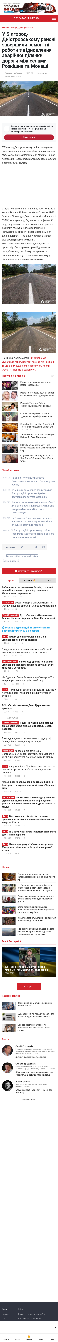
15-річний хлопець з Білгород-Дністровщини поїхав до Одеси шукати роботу (33, 481)
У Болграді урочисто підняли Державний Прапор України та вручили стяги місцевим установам (28, 664)
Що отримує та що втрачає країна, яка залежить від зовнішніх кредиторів (34, 1073)
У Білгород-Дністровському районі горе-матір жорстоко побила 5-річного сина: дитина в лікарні (32, 534)
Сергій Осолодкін (24, 1046)
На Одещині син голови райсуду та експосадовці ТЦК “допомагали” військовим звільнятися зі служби (35, 888)
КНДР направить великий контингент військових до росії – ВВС (37, 919)
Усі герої (28, 986)
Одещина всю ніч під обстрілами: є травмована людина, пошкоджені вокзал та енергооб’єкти (28, 819)
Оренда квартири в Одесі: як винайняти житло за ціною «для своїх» (34, 1028)
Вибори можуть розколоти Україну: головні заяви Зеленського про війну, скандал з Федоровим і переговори (27, 590)
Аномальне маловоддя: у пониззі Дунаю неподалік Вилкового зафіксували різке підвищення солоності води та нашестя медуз (28, 802)
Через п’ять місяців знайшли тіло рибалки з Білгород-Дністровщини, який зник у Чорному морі (29, 785)
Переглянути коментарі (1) (30, 571)
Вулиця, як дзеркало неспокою (31, 1057)
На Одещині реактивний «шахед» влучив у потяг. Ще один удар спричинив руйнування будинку (29, 692)
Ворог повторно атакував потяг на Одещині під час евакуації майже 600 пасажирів (29, 604)
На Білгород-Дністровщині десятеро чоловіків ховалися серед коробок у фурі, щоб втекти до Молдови (31, 521)
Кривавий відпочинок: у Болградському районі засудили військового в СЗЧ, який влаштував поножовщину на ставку (28, 753)
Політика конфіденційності (30, 1318)
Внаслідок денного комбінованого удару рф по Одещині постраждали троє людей (28, 740)
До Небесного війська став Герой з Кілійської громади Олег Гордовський (28, 617)
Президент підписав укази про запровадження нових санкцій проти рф (36, 877)
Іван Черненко (23, 1081)
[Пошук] (48, 18)
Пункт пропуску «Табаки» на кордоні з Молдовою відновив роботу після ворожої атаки (27, 847)
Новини (5, 1314)
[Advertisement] (29, 186)
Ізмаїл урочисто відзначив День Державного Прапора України (24, 638)
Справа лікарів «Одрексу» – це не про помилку (34, 1091)
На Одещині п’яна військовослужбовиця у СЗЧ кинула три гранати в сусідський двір (28, 679)
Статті (5, 1318)
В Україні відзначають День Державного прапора (26, 707)
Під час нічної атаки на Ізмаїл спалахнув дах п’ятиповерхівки (29, 833)
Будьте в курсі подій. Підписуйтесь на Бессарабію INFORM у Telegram (26, 629)
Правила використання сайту (31, 1314)
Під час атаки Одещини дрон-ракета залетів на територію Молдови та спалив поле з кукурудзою (36, 932)
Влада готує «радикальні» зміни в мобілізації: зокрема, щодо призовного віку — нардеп (27, 651)
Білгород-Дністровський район (22, 556)
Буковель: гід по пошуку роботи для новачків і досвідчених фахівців (36, 1015)
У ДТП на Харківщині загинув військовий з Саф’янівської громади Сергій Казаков (27, 725)
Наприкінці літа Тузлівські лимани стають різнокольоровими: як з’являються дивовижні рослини (28, 769)
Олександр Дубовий (26, 1063)
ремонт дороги (11, 561)
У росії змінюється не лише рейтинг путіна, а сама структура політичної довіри (36, 899)
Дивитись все (28, 1099)
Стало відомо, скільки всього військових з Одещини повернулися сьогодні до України (36, 910)
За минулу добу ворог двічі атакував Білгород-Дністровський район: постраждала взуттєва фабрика (31, 493)
